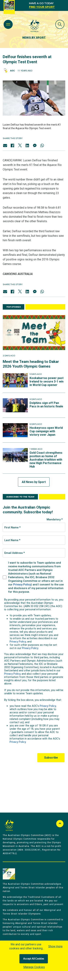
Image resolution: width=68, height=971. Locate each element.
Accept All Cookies (33, 959)
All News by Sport (34, 482)
